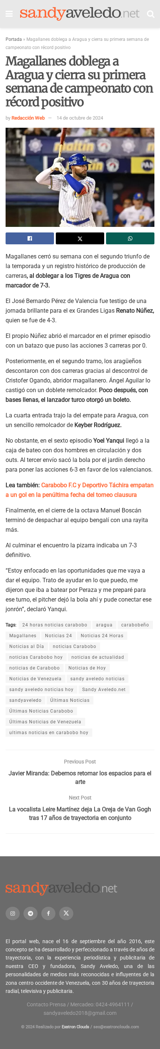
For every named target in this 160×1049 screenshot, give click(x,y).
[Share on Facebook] (30, 238)
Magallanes (22, 635)
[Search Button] (150, 14)
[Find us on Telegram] (30, 913)
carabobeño (135, 625)
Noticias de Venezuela (35, 678)
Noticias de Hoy (87, 668)
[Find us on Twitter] (66, 913)
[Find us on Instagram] (13, 913)
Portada (14, 39)
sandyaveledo (25, 700)
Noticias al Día (26, 646)
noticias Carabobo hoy (36, 657)
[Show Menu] (9, 14)
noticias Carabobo (74, 646)
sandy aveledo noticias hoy (41, 689)
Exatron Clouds (75, 1026)
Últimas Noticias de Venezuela (45, 721)
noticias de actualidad (97, 657)
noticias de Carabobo (34, 668)
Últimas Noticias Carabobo (41, 711)
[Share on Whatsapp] (130, 238)
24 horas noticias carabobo (54, 625)
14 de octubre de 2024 (80, 118)
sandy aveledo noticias (97, 678)
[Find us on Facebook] (48, 913)
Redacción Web (28, 118)
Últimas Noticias (70, 700)
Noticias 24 (58, 635)
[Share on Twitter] (80, 238)
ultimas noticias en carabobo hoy (49, 732)
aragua (104, 625)
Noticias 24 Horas (102, 635)
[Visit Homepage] (80, 14)
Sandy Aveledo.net (104, 689)
